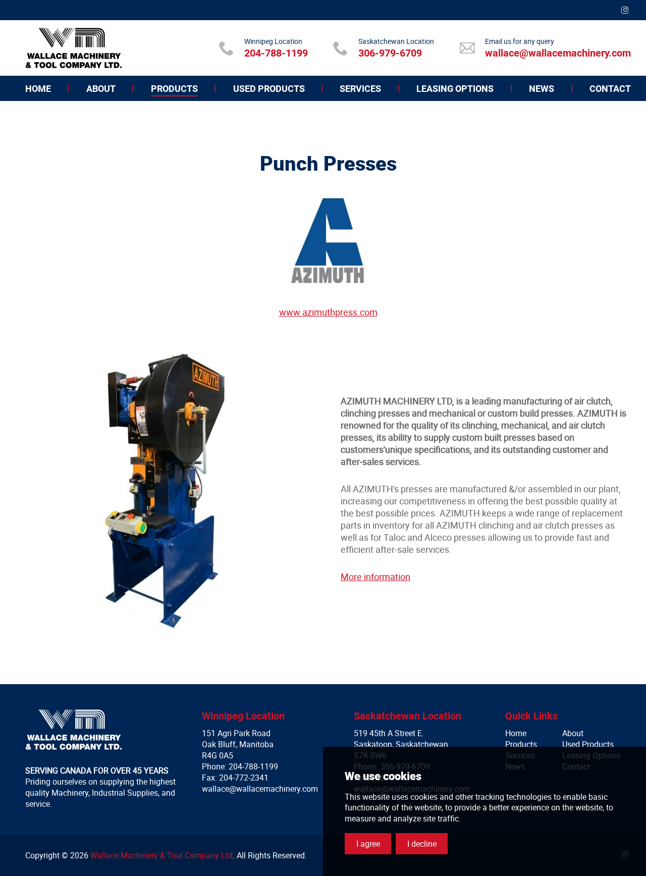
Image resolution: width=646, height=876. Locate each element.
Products (521, 744)
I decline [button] (422, 843)
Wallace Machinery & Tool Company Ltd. (73, 48)
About (572, 733)
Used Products (588, 744)
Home (515, 733)
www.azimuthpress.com (328, 312)
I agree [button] (368, 843)
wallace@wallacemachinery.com (558, 53)
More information (375, 577)
